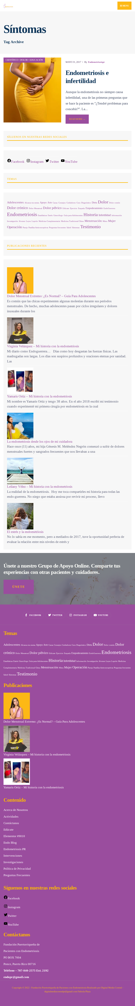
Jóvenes (22, 221)
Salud (69, 228)
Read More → (77, 119)
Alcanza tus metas (32, 203)
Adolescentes (15, 202)
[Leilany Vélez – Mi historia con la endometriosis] (67, 471)
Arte (49, 202)
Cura (78, 203)
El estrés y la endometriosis (25, 532)
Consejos (62, 203)
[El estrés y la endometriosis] (67, 516)
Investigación (12, 221)
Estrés (50, 215)
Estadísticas (42, 215)
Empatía (81, 208)
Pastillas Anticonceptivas (38, 228)
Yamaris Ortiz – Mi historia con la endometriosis (39, 396)
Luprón (35, 221)
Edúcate (66, 208)
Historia (90, 214)
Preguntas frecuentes (57, 228)
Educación (36, 60)
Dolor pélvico (52, 208)
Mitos (105, 221)
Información (117, 215)
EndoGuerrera (109, 208)
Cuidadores (71, 203)
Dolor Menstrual (35, 208)
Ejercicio (73, 208)
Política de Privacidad (17, 868)
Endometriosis (22, 214)
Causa (55, 203)
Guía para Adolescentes (73, 215)
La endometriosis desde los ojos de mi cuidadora (39, 441)
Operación (14, 227)
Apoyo (43, 202)
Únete (18, 587)
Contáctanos (11, 823)
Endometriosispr (96, 62)
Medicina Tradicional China (72, 221)
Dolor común (114, 203)
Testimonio (90, 226)
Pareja (25, 228)
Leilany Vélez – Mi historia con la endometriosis (39, 486)
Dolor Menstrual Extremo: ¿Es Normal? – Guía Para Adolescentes (51, 296)
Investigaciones (13, 862)
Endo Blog (10, 842)
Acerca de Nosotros (16, 810)
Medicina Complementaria (49, 221)
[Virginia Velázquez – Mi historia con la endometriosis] (67, 330)
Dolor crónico (17, 208)
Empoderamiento (94, 208)
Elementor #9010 (14, 836)
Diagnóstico (86, 203)
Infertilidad (105, 215)
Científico (12, 60)
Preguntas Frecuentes (17, 875)
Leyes (28, 221)
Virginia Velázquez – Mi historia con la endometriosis (43, 346)
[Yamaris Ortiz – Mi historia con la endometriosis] (67, 381)
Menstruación (93, 221)
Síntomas (75, 228)
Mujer (112, 221)
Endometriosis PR (15, 849)
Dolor (24, 60)
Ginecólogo (58, 215)
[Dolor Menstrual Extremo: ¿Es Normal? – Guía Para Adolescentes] (67, 280)
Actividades (11, 816)
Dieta (94, 202)
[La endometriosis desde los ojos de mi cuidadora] (67, 426)
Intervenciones (13, 855)
